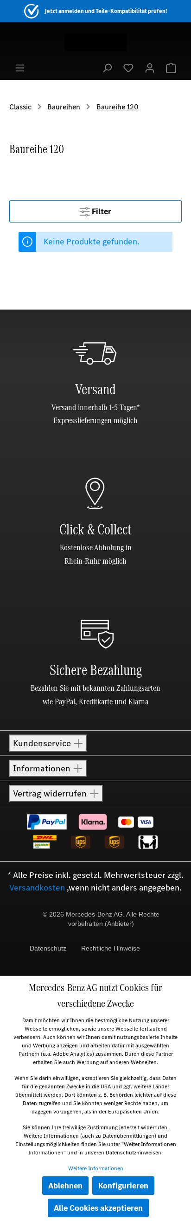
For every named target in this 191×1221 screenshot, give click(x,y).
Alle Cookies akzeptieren (98, 1208)
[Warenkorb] (171, 67)
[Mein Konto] (149, 67)
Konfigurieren (123, 1185)
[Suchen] (107, 67)
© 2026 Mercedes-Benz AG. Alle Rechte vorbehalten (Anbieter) (101, 919)
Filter (100, 211)
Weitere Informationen (95, 1168)
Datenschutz (48, 948)
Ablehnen (65, 1185)
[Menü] (20, 67)
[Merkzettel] (128, 67)
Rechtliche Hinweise (110, 948)
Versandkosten (37, 887)
